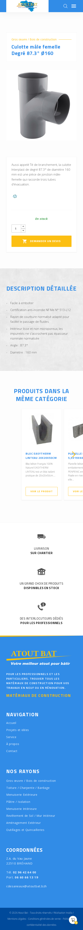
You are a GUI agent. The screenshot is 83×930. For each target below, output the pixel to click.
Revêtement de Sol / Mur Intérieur (30, 816)
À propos (12, 744)
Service (11, 737)
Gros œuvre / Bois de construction (34, 39)
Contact (12, 751)
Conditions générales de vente (44, 918)
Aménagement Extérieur (23, 823)
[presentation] (9, 454)
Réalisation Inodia (63, 912)
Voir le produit (41, 491)
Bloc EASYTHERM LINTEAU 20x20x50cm (41, 455)
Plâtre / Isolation (18, 802)
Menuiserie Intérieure (21, 809)
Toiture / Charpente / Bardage (28, 788)
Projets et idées (17, 730)
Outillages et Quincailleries (25, 830)
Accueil (11, 723)
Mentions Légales (16, 918)
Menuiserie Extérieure (21, 795)
